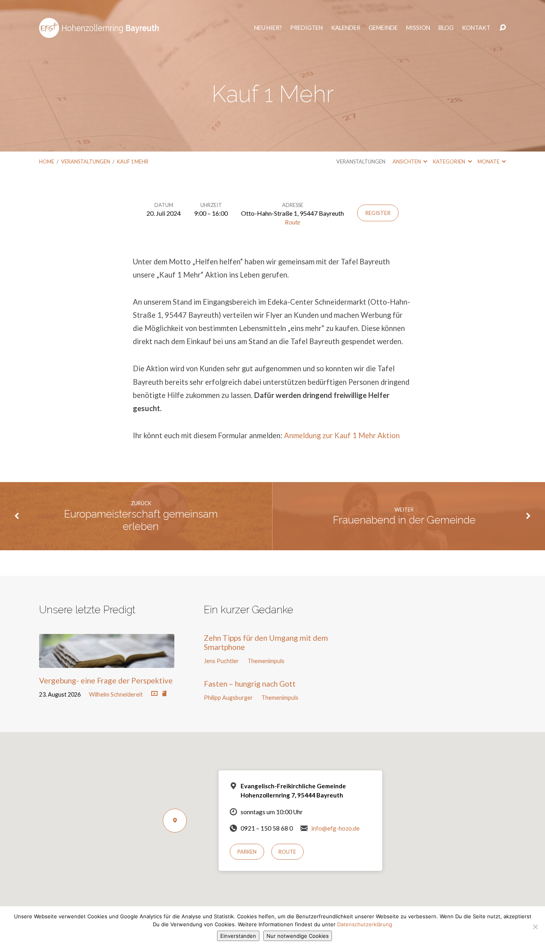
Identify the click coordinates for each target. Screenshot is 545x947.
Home (46, 161)
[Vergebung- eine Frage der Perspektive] (106, 661)
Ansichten (407, 161)
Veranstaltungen (85, 161)
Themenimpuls (265, 661)
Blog (446, 28)
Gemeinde (383, 28)
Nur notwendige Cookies (298, 936)
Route (292, 222)
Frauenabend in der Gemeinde (404, 520)
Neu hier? (268, 28)
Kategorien (449, 161)
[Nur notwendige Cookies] (535, 927)
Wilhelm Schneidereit (116, 694)
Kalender (345, 28)
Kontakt (476, 28)
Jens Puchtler (221, 661)
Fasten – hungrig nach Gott (250, 683)
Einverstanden (238, 936)
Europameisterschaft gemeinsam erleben (141, 520)
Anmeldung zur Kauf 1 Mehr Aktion (342, 435)
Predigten (306, 28)
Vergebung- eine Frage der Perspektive (106, 680)
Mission (418, 28)
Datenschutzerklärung (364, 924)
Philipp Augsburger (228, 697)
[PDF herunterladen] (164, 694)
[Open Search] (503, 28)
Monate (489, 161)
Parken (247, 852)
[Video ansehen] (154, 694)
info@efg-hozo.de (335, 828)
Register (378, 213)
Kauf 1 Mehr (132, 161)
